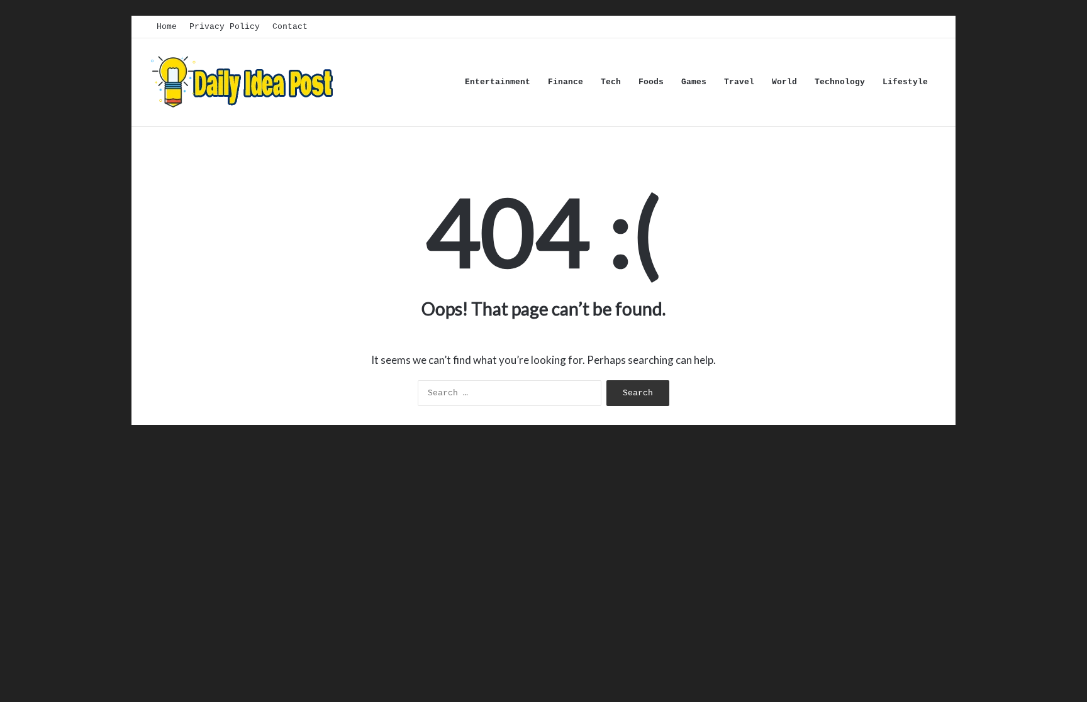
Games (693, 82)
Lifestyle (905, 82)
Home (167, 26)
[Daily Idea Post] (244, 82)
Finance (565, 82)
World (784, 82)
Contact (290, 26)
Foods (651, 82)
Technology (840, 82)
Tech (611, 82)
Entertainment (497, 82)
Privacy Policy (224, 26)
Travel (739, 82)
